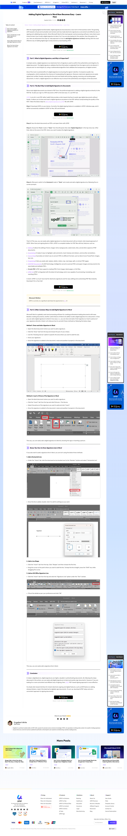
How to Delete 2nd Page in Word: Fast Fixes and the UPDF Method (115, 26)
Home (26, 25)
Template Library (109, 803)
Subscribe (112, 822)
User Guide (108, 798)
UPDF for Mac (63, 801)
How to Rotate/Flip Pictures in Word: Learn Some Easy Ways (115, 47)
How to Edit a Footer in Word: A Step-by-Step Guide (115, 363)
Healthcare (79, 801)
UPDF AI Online (63, 808)
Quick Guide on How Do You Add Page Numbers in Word (115, 671)
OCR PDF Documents (34, 264)
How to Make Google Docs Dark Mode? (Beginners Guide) (115, 379)
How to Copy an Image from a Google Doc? (115, 357)
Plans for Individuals (46, 798)
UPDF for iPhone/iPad (65, 803)
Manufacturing (80, 811)
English (113, 828)
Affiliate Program (94, 806)
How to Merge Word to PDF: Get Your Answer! (115, 52)
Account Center (109, 806)
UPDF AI (30, 272)
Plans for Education (46, 803)
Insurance (79, 806)
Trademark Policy (71, 828)
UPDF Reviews (94, 801)
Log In (114, 2)
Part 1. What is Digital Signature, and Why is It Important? (12, 30)
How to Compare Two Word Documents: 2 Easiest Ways (115, 349)
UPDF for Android (64, 806)
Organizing (31, 261)
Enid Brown (58, 768)
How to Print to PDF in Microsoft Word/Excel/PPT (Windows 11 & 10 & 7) (115, 677)
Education (79, 803)
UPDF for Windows (64, 798)
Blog (91, 811)
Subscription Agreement (52, 828)
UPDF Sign (62, 814)
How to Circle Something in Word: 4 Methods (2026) (116, 692)
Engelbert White (48, 20)
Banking (78, 798)
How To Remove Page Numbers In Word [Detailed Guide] (115, 57)
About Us (92, 798)
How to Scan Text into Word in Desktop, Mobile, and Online (115, 32)
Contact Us (108, 808)
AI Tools (61, 811)
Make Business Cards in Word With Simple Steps (115, 681)
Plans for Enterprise (46, 801)
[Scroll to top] (124, 832)
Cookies (59, 828)
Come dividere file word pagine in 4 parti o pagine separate (116, 42)
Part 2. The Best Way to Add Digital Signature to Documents (13, 36)
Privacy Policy (34, 828)
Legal (77, 808)
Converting (31, 256)
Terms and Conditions (41, 828)
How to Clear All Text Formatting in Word (115, 353)
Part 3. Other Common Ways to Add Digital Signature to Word (14, 41)
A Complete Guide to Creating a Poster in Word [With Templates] (116, 686)
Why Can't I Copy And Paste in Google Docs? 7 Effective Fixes (115, 368)
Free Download (105, 2)
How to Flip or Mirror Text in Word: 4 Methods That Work (116, 697)
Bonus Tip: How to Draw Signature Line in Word (12, 46)
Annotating (31, 253)
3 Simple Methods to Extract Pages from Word (116, 37)
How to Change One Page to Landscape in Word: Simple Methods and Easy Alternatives (115, 374)
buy (65, 301)
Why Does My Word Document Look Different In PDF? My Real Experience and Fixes (116, 703)
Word (30, 25)
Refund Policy (65, 828)
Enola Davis (33, 768)
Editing (30, 248)
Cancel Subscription (110, 811)
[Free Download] (105, 2)
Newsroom (93, 808)
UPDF (14, 2)
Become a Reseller (95, 803)
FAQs (106, 801)
